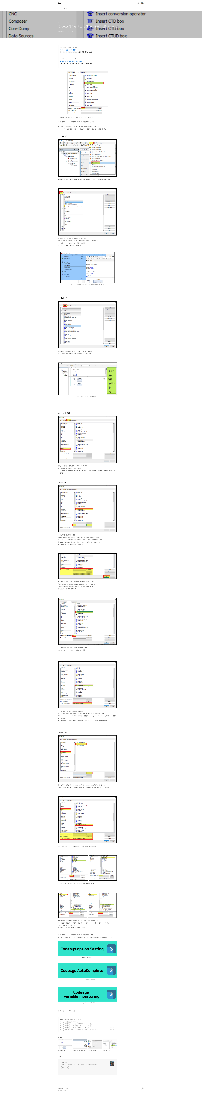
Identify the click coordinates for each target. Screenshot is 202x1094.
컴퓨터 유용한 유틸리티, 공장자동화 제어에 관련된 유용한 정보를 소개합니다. (79, 1064)
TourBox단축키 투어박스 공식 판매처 (71, 61)
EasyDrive (64, 1062)
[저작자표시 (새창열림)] (74, 1011)
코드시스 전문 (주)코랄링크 (68, 50)
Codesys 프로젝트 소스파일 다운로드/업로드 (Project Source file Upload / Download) (81, 1030)
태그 (65, 9)
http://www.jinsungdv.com (67, 59)
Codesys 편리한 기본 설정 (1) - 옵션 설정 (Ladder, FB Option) (75, 1028)
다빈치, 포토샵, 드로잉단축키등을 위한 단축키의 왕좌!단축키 (76, 63)
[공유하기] (63, 1011)
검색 (139, 3)
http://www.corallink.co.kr (67, 47)
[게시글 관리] (65, 1011)
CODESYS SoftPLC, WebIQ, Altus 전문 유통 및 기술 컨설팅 (76, 52)
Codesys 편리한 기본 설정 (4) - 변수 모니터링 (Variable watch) (75, 1024)
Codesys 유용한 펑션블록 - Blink (68, 1022)
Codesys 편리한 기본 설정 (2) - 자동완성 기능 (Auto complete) (75, 1026)
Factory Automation (66, 1019)
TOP (142, 1088)
